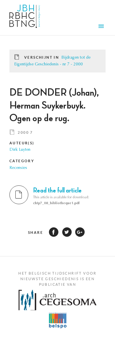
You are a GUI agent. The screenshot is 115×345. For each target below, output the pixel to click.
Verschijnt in (41, 57)
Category (21, 161)
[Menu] (102, 27)
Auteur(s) (21, 143)
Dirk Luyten (19, 150)
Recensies (18, 168)
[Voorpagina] (24, 18)
